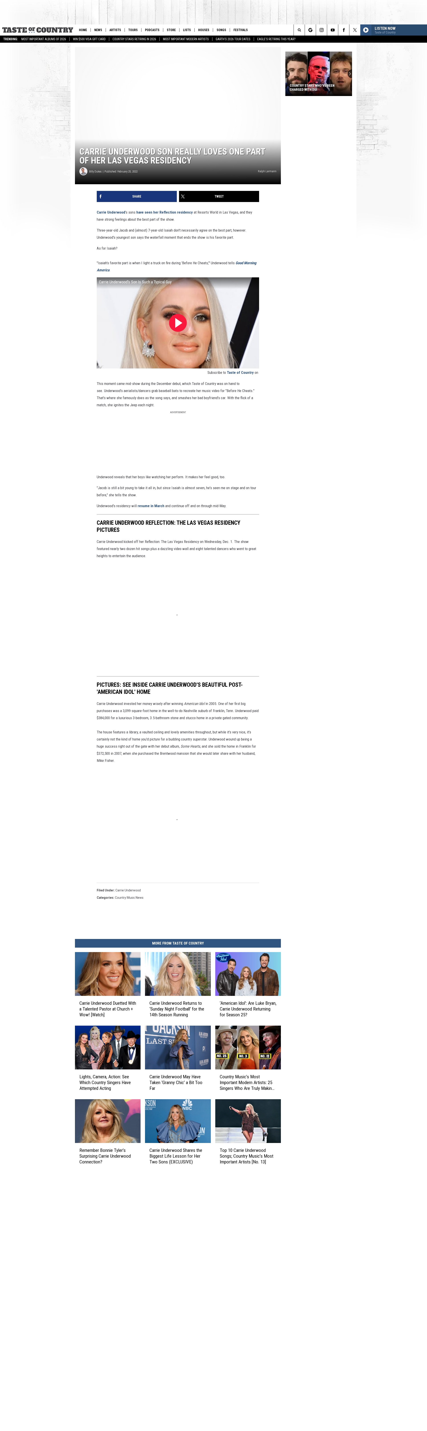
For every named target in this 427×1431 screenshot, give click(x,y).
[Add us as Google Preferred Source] (310, 30)
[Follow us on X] (354, 30)
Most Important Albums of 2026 (43, 39)
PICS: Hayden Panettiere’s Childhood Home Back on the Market (313, 88)
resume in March (151, 506)
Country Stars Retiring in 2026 (134, 39)
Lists (187, 30)
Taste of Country (240, 372)
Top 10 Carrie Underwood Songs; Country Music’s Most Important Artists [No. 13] (246, 1156)
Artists (115, 30)
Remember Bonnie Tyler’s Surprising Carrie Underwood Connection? (105, 1156)
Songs (221, 30)
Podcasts (152, 30)
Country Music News (129, 897)
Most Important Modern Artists (186, 39)
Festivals (241, 30)
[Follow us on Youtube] (332, 30)
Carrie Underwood (111, 212)
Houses (203, 30)
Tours (133, 30)
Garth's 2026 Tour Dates (233, 39)
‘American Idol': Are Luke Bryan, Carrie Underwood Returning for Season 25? (248, 1009)
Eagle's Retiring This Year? (276, 39)
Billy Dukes (95, 171)
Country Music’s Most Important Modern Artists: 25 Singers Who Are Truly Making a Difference (247, 1082)
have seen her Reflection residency (165, 212)
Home (83, 30)
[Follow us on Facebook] (343, 30)
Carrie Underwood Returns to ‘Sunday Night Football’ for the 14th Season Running (176, 1009)
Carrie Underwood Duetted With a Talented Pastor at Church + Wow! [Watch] (107, 1009)
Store (171, 30)
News (98, 30)
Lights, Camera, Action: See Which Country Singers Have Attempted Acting (105, 1082)
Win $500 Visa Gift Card (89, 39)
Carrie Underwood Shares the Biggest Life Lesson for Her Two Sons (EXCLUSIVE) (175, 1156)
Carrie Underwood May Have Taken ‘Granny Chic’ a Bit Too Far (175, 1082)
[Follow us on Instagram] (321, 30)
